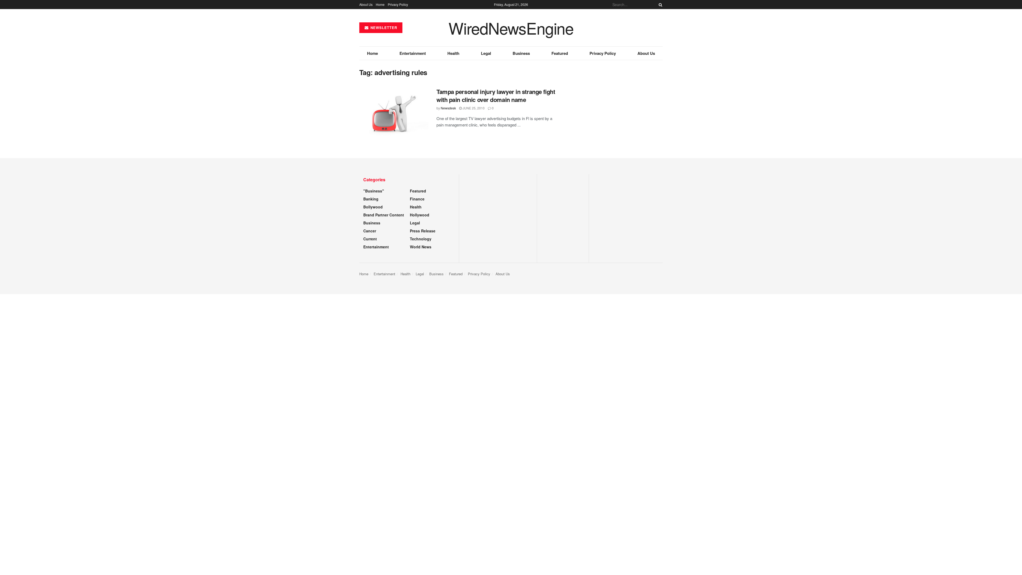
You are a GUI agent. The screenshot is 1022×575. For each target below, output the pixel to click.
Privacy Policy (398, 4)
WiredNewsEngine (511, 28)
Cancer (369, 230)
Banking (370, 199)
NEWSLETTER (383, 27)
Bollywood (373, 207)
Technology (420, 238)
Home (380, 4)
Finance (417, 199)
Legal (486, 53)
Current (370, 238)
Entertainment (412, 53)
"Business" (373, 191)
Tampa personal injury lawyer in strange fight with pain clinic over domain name (495, 95)
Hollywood (419, 214)
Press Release (422, 230)
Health (453, 53)
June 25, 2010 (473, 108)
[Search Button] (659, 4)
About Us (366, 4)
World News (420, 246)
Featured (559, 53)
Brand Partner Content (383, 214)
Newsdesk (448, 108)
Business (521, 53)
